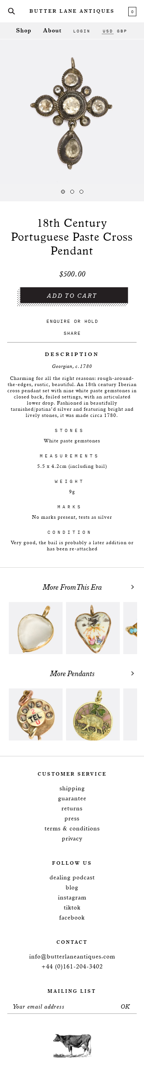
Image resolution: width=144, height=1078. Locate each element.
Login (81, 30)
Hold (91, 321)
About (52, 31)
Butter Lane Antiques (72, 11)
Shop (23, 31)
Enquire (58, 321)
